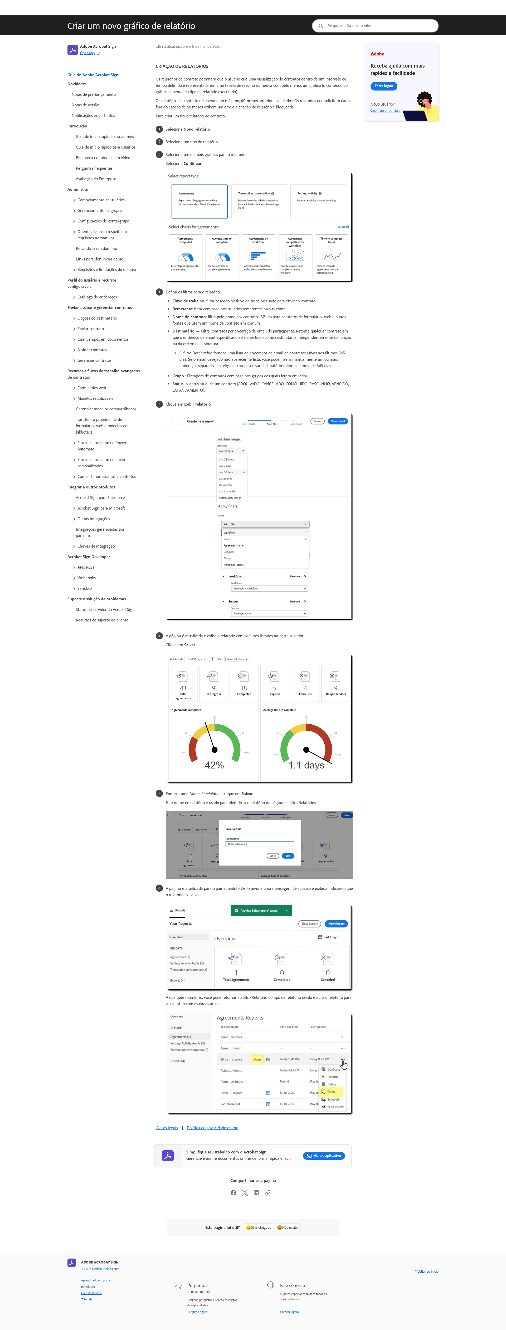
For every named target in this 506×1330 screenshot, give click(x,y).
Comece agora (289, 1312)
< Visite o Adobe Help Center (100, 1269)
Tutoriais (86, 1299)
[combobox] (375, 25)
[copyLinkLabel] (267, 1194)
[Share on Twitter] (245, 1194)
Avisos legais (167, 1127)
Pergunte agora (197, 1312)
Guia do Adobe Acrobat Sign (92, 74)
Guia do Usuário (91, 1293)
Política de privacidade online (212, 1127)
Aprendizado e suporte (95, 1280)
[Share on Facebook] (233, 1194)
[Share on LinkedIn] (256, 1194)
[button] (106, 200)
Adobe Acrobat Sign (98, 46)
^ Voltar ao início (427, 1272)
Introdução (88, 1287)
